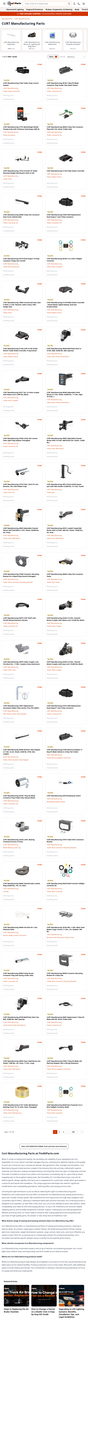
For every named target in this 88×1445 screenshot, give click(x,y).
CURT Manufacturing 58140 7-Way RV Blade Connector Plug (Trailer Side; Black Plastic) (63, 84)
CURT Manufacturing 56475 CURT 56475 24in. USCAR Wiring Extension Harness (19, 619)
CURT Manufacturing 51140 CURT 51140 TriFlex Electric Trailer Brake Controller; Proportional (20, 350)
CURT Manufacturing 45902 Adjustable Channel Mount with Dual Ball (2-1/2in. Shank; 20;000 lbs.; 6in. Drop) (21, 530)
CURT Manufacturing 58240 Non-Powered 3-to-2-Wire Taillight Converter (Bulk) (65, 1106)
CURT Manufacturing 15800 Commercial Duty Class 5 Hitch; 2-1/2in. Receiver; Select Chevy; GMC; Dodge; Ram (22, 304)
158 (73, 1132)
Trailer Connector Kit (54, 91)
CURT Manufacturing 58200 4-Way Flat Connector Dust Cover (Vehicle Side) (21, 216)
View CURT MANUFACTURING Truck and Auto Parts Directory (44, 1146)
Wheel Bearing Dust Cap (12, 848)
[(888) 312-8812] (79, 3)
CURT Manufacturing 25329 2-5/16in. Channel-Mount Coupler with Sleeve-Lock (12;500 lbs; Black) (65, 619)
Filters (52, 57)
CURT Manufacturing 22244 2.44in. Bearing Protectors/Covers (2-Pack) (19, 841)
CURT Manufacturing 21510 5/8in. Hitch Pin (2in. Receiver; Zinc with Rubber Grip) (21, 485)
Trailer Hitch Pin (9, 492)
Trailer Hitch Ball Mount (55, 448)
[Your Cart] (83, 3)
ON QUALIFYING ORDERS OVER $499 (56, 14)
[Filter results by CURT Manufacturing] (38, 64)
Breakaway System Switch (56, 802)
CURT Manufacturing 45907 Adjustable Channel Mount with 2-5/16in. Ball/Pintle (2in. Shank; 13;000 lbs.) (66, 440)
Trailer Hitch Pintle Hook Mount (58, 357)
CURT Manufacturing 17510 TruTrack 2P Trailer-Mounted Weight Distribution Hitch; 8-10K (20, 172)
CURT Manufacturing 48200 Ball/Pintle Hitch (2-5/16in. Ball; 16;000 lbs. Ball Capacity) (64, 350)
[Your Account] (74, 3)
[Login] (74, 3)
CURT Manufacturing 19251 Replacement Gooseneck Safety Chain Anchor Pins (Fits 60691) (21, 707)
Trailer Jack (51, 492)
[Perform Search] (69, 3)
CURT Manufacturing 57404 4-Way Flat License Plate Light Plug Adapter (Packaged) (20, 439)
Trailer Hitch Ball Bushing (12, 1113)
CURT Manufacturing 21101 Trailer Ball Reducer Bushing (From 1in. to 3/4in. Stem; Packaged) (20, 1106)
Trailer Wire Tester (53, 582)
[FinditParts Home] (14, 3)
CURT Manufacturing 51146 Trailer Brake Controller (65, 171)
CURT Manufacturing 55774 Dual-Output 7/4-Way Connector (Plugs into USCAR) (21, 260)
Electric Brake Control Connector (14, 935)
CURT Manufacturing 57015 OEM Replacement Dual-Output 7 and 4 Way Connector (64, 707)
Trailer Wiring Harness (11, 267)
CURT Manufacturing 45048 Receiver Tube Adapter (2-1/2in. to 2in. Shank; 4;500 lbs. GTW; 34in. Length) (21, 752)
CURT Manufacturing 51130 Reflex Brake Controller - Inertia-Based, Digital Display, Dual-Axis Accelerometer (65, 304)
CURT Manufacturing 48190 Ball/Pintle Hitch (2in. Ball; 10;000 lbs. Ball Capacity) (21, 1018)
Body (77, 9)
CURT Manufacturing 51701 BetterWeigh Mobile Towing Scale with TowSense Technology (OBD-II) (21, 128)
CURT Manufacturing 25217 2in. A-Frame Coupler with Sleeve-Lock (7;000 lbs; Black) (21, 393)
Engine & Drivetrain (34, 9)
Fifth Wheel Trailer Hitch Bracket (14, 714)
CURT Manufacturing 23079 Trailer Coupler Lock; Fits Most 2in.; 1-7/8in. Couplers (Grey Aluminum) (21, 663)
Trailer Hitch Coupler (10, 400)
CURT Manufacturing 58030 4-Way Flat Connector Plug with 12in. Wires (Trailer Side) (65, 128)
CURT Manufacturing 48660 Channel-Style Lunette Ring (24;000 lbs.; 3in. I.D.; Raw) (21, 884)
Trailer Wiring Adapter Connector (59, 758)
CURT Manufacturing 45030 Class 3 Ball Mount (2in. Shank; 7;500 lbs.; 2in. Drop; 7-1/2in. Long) (22, 1062)
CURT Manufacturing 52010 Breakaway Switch (64, 796)
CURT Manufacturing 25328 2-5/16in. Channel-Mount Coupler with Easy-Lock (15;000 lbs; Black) (65, 663)
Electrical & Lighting (15, 9)
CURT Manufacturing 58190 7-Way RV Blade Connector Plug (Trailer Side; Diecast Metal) (19, 797)
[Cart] (83, 3)
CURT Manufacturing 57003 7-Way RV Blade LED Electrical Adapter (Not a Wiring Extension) (64, 1062)
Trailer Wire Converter (55, 267)
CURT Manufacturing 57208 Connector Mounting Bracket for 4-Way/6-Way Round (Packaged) (21, 575)
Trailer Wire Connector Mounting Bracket (18, 582)
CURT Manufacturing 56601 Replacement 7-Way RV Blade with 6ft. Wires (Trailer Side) (65, 1018)
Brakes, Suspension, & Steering (59, 9)
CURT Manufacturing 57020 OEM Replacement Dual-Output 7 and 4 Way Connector (64, 216)
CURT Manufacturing (10, 88)
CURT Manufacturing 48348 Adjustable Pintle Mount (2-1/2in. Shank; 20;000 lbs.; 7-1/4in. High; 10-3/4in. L (65, 394)
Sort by (62, 57)
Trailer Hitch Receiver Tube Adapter (16, 760)
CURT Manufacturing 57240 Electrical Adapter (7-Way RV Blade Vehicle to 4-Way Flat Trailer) (65, 751)
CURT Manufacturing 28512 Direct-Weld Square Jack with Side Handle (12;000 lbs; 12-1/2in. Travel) (65, 485)
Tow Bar (6, 891)
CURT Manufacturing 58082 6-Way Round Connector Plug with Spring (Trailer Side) (18, 974)
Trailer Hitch (7, 179)
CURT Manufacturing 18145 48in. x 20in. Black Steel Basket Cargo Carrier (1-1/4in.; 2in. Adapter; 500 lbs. (65, 929)
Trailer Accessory (9, 135)
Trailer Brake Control (54, 177)
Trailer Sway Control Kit (11, 91)
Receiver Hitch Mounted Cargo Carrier (60, 937)
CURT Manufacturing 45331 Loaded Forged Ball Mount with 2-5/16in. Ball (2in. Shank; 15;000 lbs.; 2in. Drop (65, 530)
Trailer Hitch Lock (9, 670)
